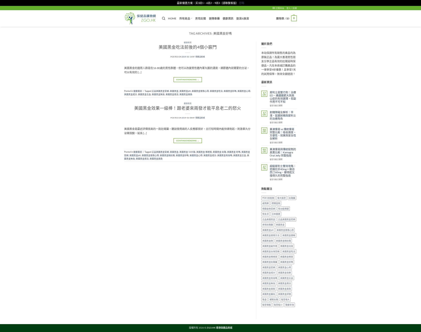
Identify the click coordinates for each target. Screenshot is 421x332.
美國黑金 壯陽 (219, 152)
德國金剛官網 (268, 208)
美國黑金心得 (243, 91)
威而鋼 (265, 203)
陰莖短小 (278, 304)
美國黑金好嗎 (230, 91)
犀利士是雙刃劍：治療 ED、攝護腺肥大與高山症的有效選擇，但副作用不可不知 (283, 97)
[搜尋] (163, 18)
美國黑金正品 (144, 94)
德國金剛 (276, 203)
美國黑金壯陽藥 (269, 262)
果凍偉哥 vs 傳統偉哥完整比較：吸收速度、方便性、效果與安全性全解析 (283, 134)
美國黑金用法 (172, 94)
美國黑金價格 (288, 235)
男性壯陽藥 (267, 224)
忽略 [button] (241, 2)
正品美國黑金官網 (160, 91)
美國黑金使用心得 (200, 91)
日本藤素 (276, 214)
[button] (278, 8)
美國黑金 (174, 91)
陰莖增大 (285, 299)
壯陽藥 (292, 198)
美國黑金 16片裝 (187, 152)
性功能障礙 (283, 208)
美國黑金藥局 (268, 294)
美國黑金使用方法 (270, 235)
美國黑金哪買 (286, 256)
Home (172, 18)
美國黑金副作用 (269, 246)
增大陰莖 (281, 198)
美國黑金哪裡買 (269, 256)
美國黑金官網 (268, 267)
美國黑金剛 (267, 240)
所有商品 (184, 18)
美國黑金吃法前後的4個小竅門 (188, 47)
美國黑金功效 (286, 246)
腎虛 (264, 299)
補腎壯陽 (274, 299)
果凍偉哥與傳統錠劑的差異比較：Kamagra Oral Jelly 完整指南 (283, 152)
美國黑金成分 (130, 94)
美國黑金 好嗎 (233, 152)
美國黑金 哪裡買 (204, 152)
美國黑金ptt (185, 91)
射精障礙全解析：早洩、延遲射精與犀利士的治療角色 (283, 115)
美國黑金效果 (284, 272)
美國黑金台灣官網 (270, 251)
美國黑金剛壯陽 (167, 155)
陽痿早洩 (289, 304)
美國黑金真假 (268, 288)
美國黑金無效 (158, 94)
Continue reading (187, 79)
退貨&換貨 (242, 18)
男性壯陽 (200, 18)
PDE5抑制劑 (268, 198)
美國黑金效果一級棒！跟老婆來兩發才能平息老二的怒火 (187, 108)
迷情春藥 (214, 18)
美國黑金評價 (284, 294)
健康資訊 (228, 18)
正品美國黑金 (268, 219)
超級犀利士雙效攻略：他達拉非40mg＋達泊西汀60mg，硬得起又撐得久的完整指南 (283, 170)
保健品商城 (200, 57)
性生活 (265, 214)
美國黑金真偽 (185, 94)
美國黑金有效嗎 (224, 155)
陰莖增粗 (266, 304)
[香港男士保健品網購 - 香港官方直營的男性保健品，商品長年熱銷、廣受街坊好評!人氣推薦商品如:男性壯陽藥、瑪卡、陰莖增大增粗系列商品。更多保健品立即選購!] (140, 18)
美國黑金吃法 (216, 91)
